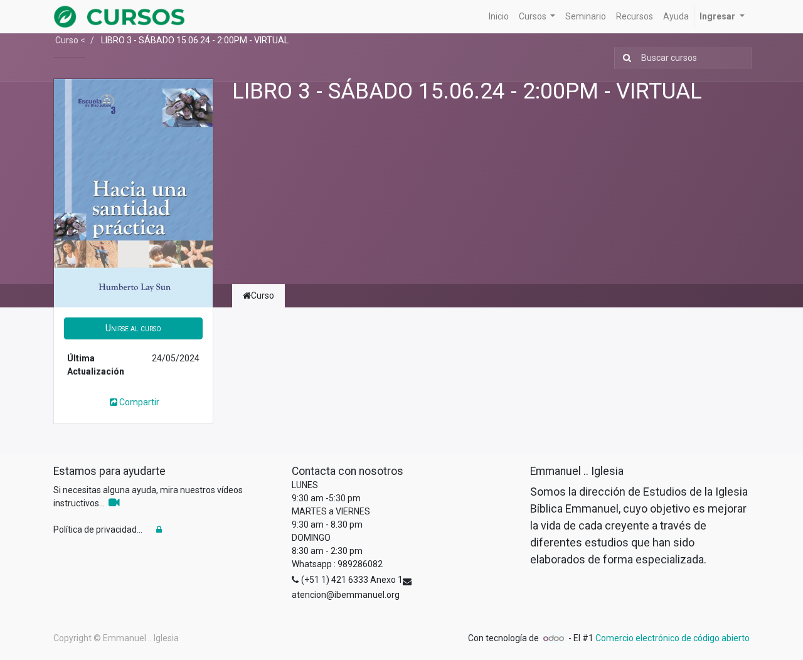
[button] (133, 328)
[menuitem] (499, 16)
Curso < (69, 40)
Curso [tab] (262, 295)
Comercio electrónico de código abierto (672, 638)
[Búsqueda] (624, 58)
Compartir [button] (139, 402)
